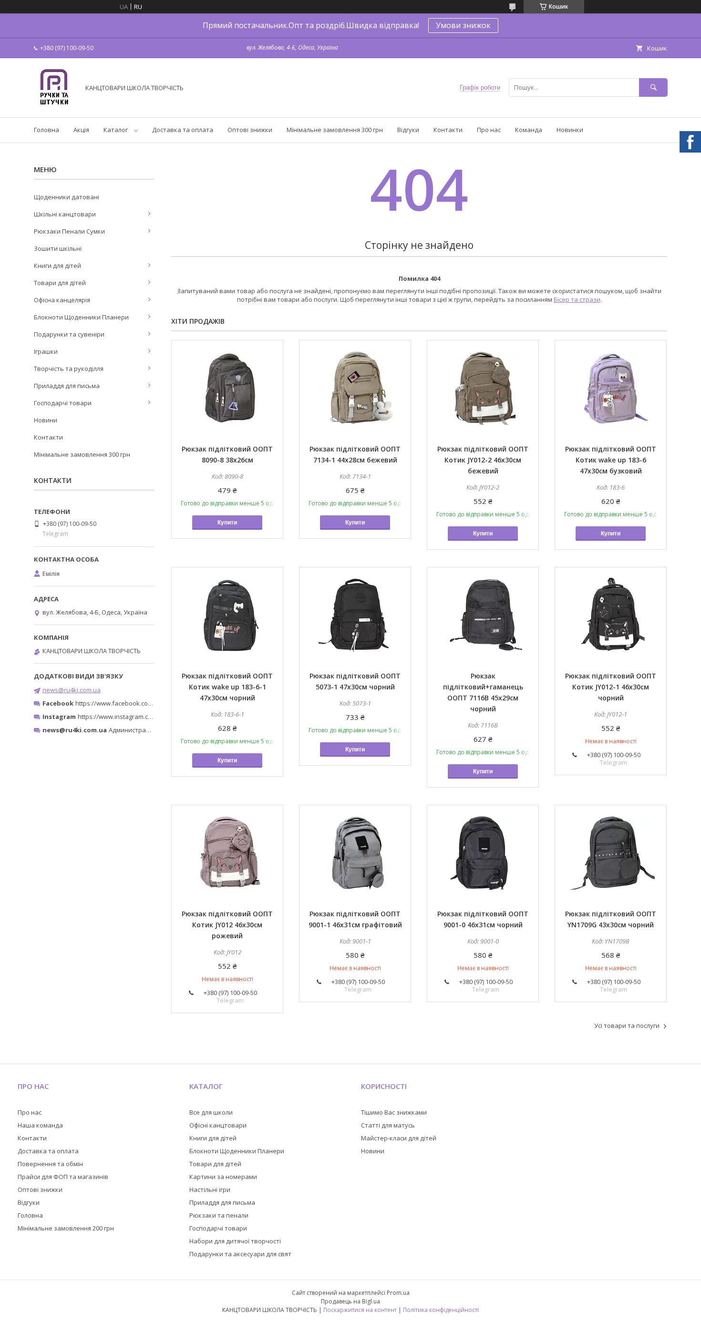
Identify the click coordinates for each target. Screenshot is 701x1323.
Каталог (115, 129)
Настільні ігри (209, 1189)
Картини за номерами (223, 1176)
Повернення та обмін (50, 1163)
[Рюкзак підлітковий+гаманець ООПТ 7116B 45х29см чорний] (482, 615)
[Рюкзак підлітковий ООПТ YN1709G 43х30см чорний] (610, 853)
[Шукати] (653, 87)
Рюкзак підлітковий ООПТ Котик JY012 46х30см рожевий (227, 924)
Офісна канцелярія (62, 300)
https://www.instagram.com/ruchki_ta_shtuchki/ (146, 716)
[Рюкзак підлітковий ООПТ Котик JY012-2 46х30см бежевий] (482, 388)
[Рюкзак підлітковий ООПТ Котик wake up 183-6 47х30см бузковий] (610, 388)
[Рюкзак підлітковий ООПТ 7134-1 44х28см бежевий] (355, 388)
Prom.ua (398, 1293)
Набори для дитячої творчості (235, 1241)
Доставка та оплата (182, 129)
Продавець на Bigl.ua (350, 1301)
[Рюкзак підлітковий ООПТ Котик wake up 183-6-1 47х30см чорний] (227, 615)
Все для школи (211, 1112)
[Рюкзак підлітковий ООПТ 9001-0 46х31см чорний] (482, 853)
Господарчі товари (63, 403)
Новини (45, 420)
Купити (227, 522)
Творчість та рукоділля (68, 368)
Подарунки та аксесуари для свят (240, 1254)
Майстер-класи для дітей (398, 1138)
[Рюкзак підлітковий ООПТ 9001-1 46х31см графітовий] (355, 853)
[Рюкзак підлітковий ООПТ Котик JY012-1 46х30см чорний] (610, 615)
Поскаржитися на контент (360, 1310)
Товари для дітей (60, 282)
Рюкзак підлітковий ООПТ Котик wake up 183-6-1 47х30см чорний (227, 686)
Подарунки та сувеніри (69, 334)
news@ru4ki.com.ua (71, 690)
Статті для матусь (388, 1125)
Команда (528, 129)
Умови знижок (463, 25)
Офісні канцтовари (218, 1125)
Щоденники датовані (66, 197)
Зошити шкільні (58, 248)
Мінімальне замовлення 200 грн (66, 1228)
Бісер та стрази (577, 299)
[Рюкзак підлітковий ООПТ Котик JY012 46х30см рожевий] (227, 853)
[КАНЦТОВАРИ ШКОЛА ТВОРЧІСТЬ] (54, 105)
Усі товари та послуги (627, 1025)
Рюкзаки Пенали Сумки (69, 231)
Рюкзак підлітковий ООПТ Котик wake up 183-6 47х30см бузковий (610, 459)
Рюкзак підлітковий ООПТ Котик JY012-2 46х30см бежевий (482, 459)
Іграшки (46, 351)
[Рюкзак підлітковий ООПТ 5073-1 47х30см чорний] (355, 615)
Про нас (489, 129)
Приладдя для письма (67, 385)
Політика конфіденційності (441, 1310)
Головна (46, 129)
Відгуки (408, 129)
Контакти (448, 129)
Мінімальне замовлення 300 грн (335, 129)
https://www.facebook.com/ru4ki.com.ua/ (135, 703)
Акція (81, 129)
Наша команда (40, 1125)
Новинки (570, 129)
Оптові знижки (249, 129)
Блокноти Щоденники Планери (81, 317)
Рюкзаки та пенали (218, 1215)
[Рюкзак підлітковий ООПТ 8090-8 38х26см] (227, 388)
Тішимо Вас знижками (394, 1112)
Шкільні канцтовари (65, 214)
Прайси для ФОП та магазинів (63, 1176)
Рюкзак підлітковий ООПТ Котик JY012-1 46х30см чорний (610, 686)
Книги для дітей (57, 265)
